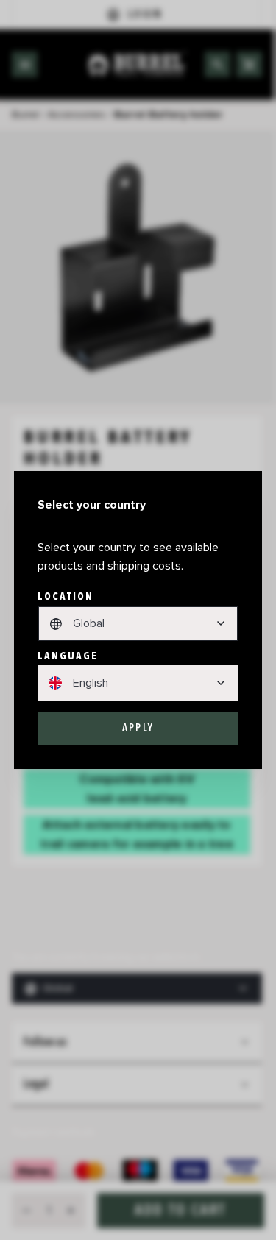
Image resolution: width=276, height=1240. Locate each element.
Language (68, 656)
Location (66, 596)
